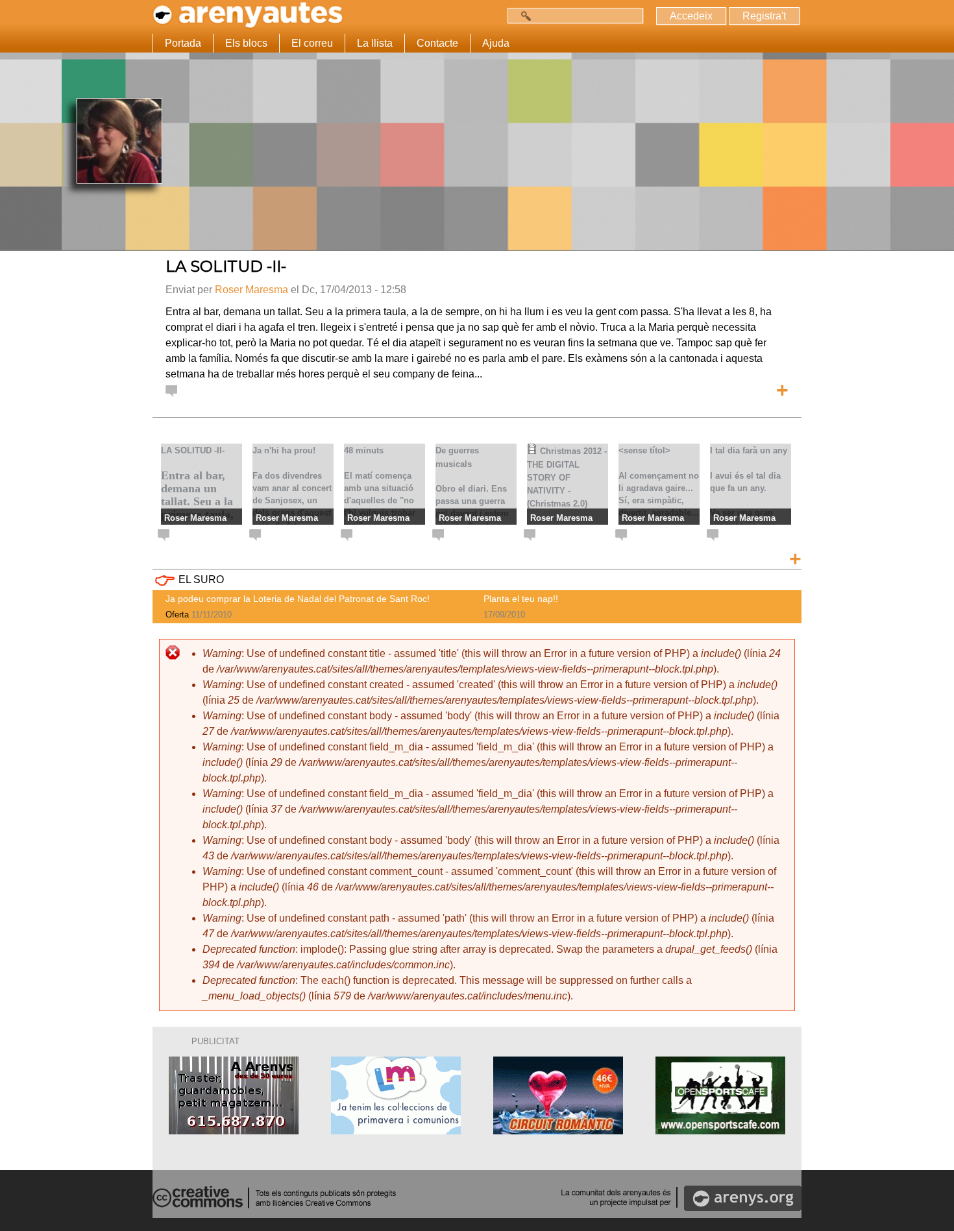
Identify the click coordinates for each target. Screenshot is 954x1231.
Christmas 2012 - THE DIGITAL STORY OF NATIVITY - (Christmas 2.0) (567, 477)
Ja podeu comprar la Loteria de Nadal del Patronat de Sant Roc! (297, 598)
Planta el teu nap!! (520, 598)
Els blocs (246, 43)
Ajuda (495, 43)
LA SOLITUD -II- (225, 266)
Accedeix (691, 15)
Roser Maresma (251, 289)
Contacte (437, 43)
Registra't (764, 15)
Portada (183, 43)
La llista (375, 43)
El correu (312, 43)
